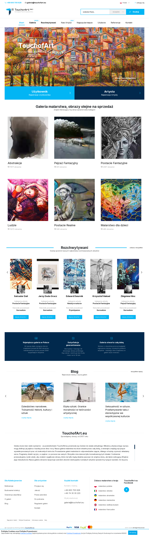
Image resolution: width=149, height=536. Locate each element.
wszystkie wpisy (137, 371)
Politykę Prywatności (74, 533)
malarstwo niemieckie (106, 500)
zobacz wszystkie (136, 248)
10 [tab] (28, 83)
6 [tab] (20, 83)
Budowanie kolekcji (12, 490)
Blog (6, 503)
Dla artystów (40, 481)
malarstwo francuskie (106, 509)
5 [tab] (18, 83)
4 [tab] (15, 83)
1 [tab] (9, 83)
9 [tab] (26, 83)
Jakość (37, 490)
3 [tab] (13, 83)
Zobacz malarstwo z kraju (106, 481)
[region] (74, 453)
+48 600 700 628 (13, 3)
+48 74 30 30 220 (72, 493)
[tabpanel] (74, 56)
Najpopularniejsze (85, 22)
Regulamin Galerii (12, 520)
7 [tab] (22, 83)
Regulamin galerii (40, 503)
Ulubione (102, 22)
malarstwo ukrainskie (106, 495)
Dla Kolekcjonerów (13, 481)
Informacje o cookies (37, 520)
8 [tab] (24, 83)
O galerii (8, 499)
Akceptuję (132, 532)
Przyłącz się (39, 486)
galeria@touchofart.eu (36, 3)
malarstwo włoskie (105, 491)
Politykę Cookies (26, 533)
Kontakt (128, 22)
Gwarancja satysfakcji (13, 495)
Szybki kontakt (71, 481)
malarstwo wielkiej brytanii (108, 505)
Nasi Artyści (66, 22)
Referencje (115, 22)
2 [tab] (11, 83)
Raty (45, 520)
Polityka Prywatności (24, 520)
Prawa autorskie (40, 495)
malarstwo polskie (105, 486)
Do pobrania (39, 499)
